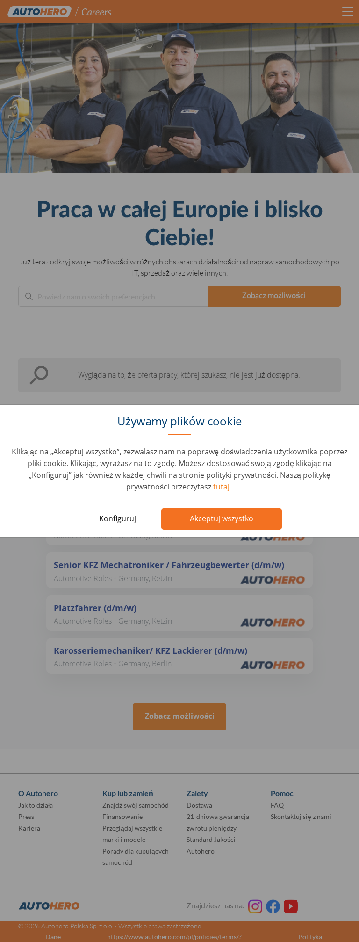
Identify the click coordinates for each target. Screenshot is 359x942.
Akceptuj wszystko (221, 518)
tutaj (222, 487)
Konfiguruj (117, 518)
